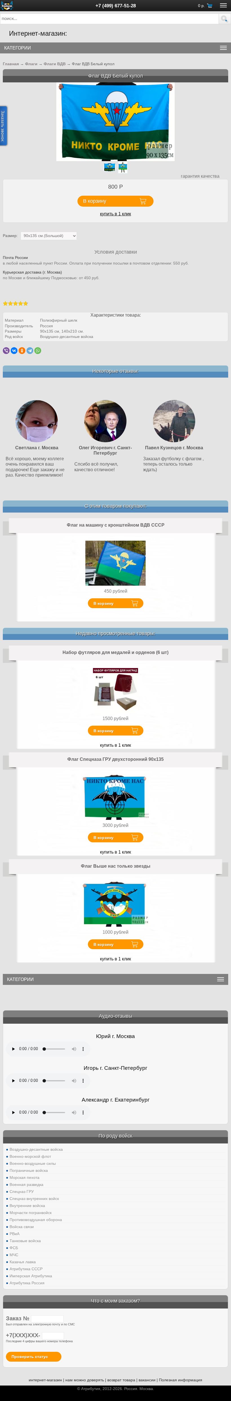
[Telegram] (29, 350)
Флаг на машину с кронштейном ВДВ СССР (116, 525)
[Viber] (6, 350)
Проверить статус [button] (30, 1356)
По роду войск (115, 1136)
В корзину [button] (94, 201)
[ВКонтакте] (14, 350)
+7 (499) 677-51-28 (115, 5)
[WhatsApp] (37, 350)
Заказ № (18, 1318)
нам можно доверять (84, 1380)
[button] (225, 18)
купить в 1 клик (115, 213)
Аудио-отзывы (115, 1016)
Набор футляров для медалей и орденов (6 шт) (115, 652)
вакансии (147, 1380)
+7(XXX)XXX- (24, 1335)
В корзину (104, 603)
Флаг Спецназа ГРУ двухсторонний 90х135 (115, 759)
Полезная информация (180, 1380)
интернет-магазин (45, 1380)
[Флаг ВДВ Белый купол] (115, 121)
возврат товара (121, 1380)
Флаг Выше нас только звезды (115, 866)
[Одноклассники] (22, 350)
